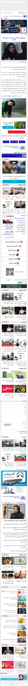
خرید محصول (8, 127)
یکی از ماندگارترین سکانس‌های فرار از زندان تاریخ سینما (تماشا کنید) (8, 233)
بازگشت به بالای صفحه (20, 469)
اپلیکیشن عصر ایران (19, 272)
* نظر (25, 412)
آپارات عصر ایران (12, 263)
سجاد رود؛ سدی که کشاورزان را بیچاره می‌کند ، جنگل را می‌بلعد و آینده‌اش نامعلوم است (8, 227)
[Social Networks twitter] (17, 152)
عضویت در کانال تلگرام (17, 96)
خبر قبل (7, 142)
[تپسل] (3, 159)
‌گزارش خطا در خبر (24, 282)
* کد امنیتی (24, 422)
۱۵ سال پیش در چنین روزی (13, 246)
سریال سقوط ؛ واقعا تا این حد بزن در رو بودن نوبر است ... (20, 221)
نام (25, 403)
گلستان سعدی (12, 255)
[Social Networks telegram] (15, 152)
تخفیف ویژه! (9, 679)
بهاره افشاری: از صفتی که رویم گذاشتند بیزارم (14, 520)
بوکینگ (21, 433)
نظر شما (24, 401)
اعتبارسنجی (25, 433)
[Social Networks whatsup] (18, 152)
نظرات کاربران (14, 142)
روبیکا (10, 96)
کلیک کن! (14, 181)
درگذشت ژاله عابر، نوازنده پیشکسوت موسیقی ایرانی (14, 524)
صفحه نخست (25, 34)
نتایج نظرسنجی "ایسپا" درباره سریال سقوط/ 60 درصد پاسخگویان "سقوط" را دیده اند (20, 229)
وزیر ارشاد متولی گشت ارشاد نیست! (17, 551)
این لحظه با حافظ (12, 250)
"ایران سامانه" (11, 684)
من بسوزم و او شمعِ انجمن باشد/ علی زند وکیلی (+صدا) (11, 147)
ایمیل (25, 407)
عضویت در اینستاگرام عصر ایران (13, 242)
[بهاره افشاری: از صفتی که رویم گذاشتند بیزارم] (14, 511)
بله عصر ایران (4, 96)
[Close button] (27, 673)
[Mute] (6, 172)
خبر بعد (21, 142)
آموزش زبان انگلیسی (12, 259)
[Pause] (4, 172)
